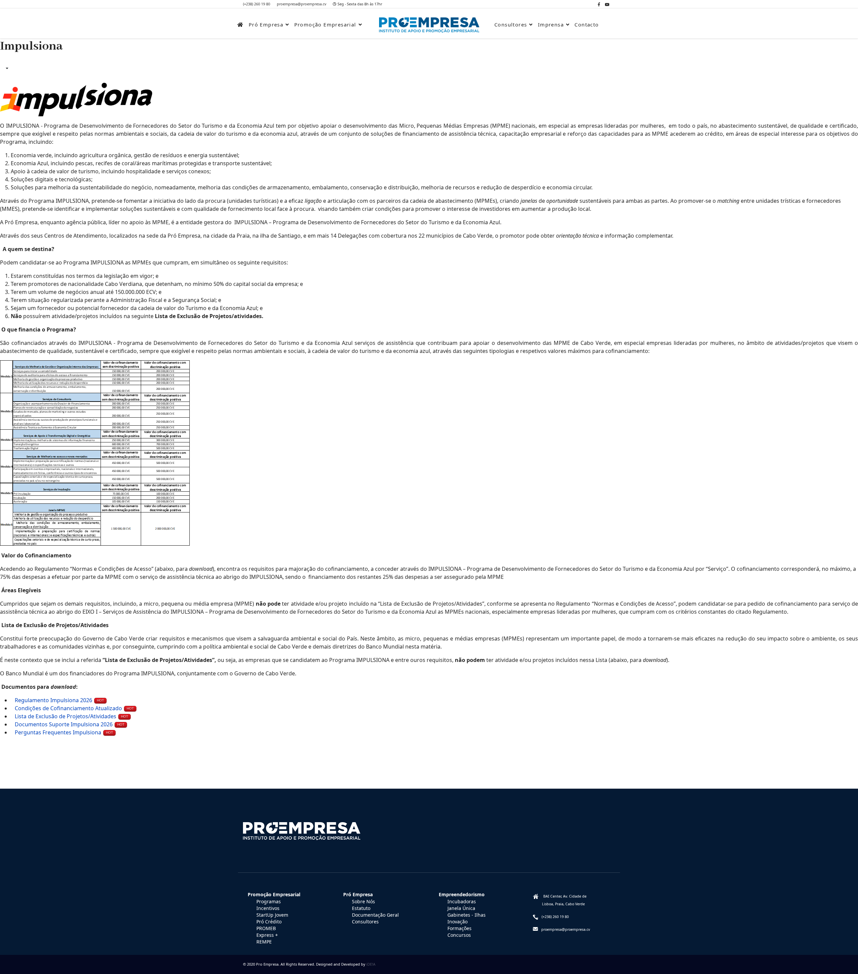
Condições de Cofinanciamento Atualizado (68, 708)
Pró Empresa (266, 24)
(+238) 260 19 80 (256, 3)
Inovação (457, 921)
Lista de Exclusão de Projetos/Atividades (65, 716)
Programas (268, 901)
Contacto (586, 24)
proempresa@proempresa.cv (301, 3)
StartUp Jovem (272, 915)
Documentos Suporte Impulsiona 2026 (64, 724)
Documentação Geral (375, 915)
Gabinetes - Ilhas (466, 915)
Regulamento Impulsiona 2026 (53, 700)
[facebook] (599, 4)
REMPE (264, 941)
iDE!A (370, 964)
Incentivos (268, 908)
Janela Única (461, 908)
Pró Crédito (269, 921)
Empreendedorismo (462, 894)
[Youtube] (607, 4)
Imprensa (551, 24)
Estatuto (361, 908)
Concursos (459, 935)
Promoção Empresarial (325, 24)
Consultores (510, 24)
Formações (459, 928)
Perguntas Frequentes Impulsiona (58, 732)
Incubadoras (461, 901)
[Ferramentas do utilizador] (6, 68)
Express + (267, 935)
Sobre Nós (363, 901)
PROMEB (266, 928)
